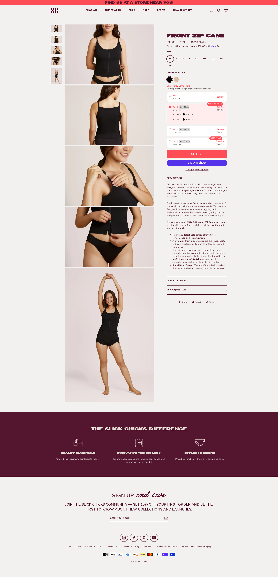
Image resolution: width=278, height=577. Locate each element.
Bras (132, 10)
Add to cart (197, 154)
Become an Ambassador (167, 546)
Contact (77, 546)
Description (174, 178)
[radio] (197, 97)
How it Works (182, 10)
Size (169, 52)
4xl (222, 59)
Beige (176, 79)
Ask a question (176, 290)
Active (161, 10)
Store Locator (114, 546)
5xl (170, 66)
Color (176, 73)
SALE (146, 10)
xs (170, 59)
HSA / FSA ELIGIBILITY (94, 546)
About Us (128, 546)
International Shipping (201, 546)
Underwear (113, 10)
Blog (137, 546)
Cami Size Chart (176, 281)
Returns (184, 546)
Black (170, 79)
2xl (204, 59)
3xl (213, 59)
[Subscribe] (165, 518)
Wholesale (147, 546)
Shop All (92, 10)
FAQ (69, 546)
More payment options (197, 169)
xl (196, 59)
